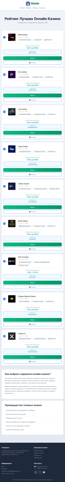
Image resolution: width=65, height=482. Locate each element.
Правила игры (38, 457)
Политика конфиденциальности (11, 471)
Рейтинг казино (38, 450)
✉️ (44, 472)
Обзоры (35, 8)
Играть (32, 58)
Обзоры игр (37, 455)
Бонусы (28, 8)
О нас (3, 466)
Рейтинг (22, 8)
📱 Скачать (32, 62)
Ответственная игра (8, 473)
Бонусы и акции (38, 453)
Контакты (42, 8)
